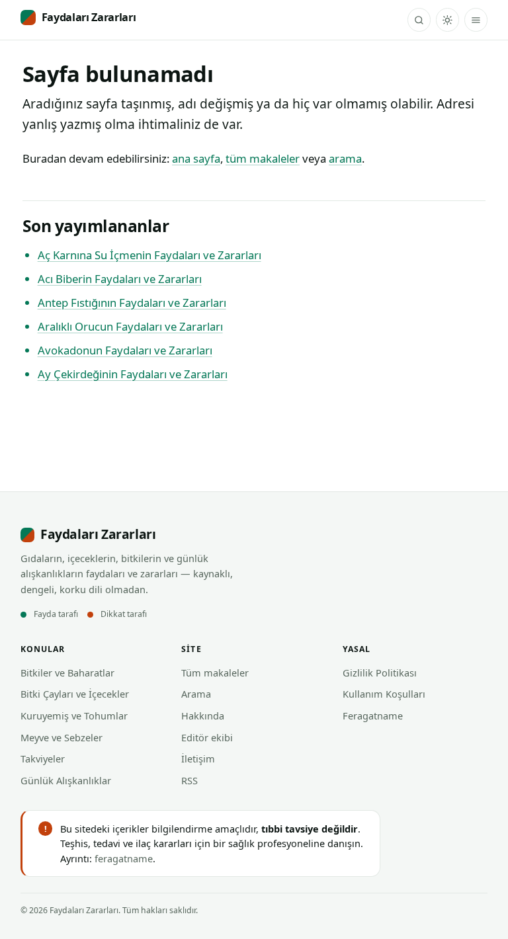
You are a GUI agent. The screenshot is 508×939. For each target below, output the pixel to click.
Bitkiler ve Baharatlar (67, 672)
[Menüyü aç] (475, 19)
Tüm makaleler (215, 672)
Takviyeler (43, 758)
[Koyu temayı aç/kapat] (447, 19)
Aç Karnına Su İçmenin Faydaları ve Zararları (149, 255)
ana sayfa (196, 158)
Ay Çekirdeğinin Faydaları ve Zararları (133, 374)
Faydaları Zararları (89, 17)
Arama (196, 693)
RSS (189, 780)
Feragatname (373, 715)
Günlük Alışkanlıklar (66, 780)
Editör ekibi (207, 737)
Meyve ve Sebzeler (62, 737)
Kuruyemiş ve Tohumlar (74, 715)
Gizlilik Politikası (380, 672)
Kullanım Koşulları (384, 693)
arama (345, 158)
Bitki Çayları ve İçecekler (75, 693)
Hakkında (202, 715)
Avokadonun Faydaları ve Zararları (125, 350)
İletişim (198, 758)
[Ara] (419, 19)
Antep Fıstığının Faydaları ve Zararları (132, 302)
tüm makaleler (263, 158)
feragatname (124, 858)
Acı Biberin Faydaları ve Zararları (120, 278)
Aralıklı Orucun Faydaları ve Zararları (130, 326)
